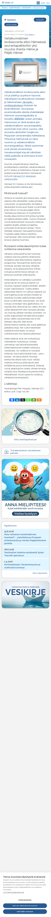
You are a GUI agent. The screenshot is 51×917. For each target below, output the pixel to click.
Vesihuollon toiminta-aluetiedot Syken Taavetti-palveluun (24, 554)
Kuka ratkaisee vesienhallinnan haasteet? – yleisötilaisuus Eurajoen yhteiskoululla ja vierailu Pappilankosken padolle (25, 539)
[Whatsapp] (28, 399)
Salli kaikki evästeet (25, 912)
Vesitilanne (11, 24)
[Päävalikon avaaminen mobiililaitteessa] (38, 2)
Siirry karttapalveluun (25, 439)
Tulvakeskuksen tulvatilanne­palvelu (25, 451)
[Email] (33, 399)
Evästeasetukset (25, 900)
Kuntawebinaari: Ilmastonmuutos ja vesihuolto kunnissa (22, 566)
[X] (22, 399)
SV (48, 3)
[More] (39, 399)
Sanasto (40, 20)
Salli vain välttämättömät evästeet (25, 906)
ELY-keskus (29, 34)
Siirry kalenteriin (40, 573)
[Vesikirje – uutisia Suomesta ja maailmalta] (25, 594)
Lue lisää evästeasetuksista (13, 892)
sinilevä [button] (18, 118)
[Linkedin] (17, 399)
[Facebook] (11, 399)
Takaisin (11, 19)
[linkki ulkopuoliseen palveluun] (25, 488)
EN (43, 3)
